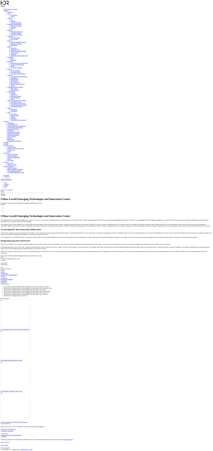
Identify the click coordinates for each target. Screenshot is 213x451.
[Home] (5, 4)
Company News (11, 147)
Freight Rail (14, 94)
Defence (9, 30)
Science (9, 75)
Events (9, 151)
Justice (12, 16)
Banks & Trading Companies (18, 42)
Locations (6, 175)
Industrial (9, 61)
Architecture (10, 123)
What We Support (12, 168)
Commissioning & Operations (15, 127)
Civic (8, 13)
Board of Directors (12, 156)
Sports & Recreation (16, 22)
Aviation (13, 93)
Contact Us (7, 176)
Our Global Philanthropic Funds (15, 172)
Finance (9, 40)
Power (9, 69)
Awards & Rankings (12, 154)
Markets (6, 10)
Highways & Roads (16, 96)
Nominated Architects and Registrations (11, 435)
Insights (6, 144)
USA (5, 182)
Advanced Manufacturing (17, 64)
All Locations (4, 445)
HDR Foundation (9, 166)
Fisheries (13, 117)
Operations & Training (16, 34)
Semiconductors (15, 90)
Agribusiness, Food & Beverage (19, 63)
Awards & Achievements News (15, 148)
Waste (8, 108)
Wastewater (14, 118)
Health (9, 46)
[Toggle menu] (12, 18)
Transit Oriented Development (19, 105)
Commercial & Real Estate (14, 24)
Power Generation (15, 70)
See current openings (67, 439)
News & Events (8, 145)
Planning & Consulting (13, 133)
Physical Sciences (15, 82)
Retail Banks (14, 45)
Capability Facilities (16, 33)
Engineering (10, 130)
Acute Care (14, 48)
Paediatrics (13, 54)
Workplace (13, 27)
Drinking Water (15, 115)
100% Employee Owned (10, 9)
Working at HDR (11, 165)
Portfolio (6, 142)
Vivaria (12, 85)
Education (10, 36)
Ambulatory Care (15, 49)
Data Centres (14, 88)
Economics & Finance (13, 129)
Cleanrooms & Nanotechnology (19, 76)
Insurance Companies (16, 43)
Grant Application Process (14, 171)
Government (14, 15)
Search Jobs (10, 163)
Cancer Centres (15, 52)
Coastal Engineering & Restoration (16, 126)
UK (5, 187)
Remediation (14, 109)
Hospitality (10, 57)
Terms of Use (24, 449)
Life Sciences (14, 81)
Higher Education (15, 37)
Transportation (11, 91)
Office (12, 28)
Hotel (12, 58)
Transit (12, 99)
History (9, 159)
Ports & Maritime (15, 97)
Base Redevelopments (16, 31)
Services (6, 121)
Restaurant (13, 60)
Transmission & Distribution (18, 73)
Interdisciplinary (15, 79)
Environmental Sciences (13, 132)
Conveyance (14, 114)
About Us (6, 153)
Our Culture (10, 160)
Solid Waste (14, 111)
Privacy (31, 449)
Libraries (13, 21)
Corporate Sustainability (13, 157)
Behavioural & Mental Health (18, 51)
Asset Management (12, 124)
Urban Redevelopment (17, 106)
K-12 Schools (14, 39)
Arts (12, 19)
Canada (6, 185)
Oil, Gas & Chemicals (16, 67)
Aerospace (10, 12)
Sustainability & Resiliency (14, 141)
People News (10, 150)
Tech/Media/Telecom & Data (15, 87)
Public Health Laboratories (18, 84)
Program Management (13, 135)
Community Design (16, 102)
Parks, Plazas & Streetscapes (18, 103)
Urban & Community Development (16, 100)
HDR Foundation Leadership (15, 169)
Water (8, 112)
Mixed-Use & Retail (16, 25)
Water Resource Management (18, 120)
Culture (9, 18)
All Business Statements (7, 431)
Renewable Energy (16, 72)
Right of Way (10, 139)
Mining (12, 66)
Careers (6, 162)
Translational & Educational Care (19, 55)
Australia (6, 184)
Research (9, 138)
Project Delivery (11, 136)
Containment (14, 78)
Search (2, 191)
